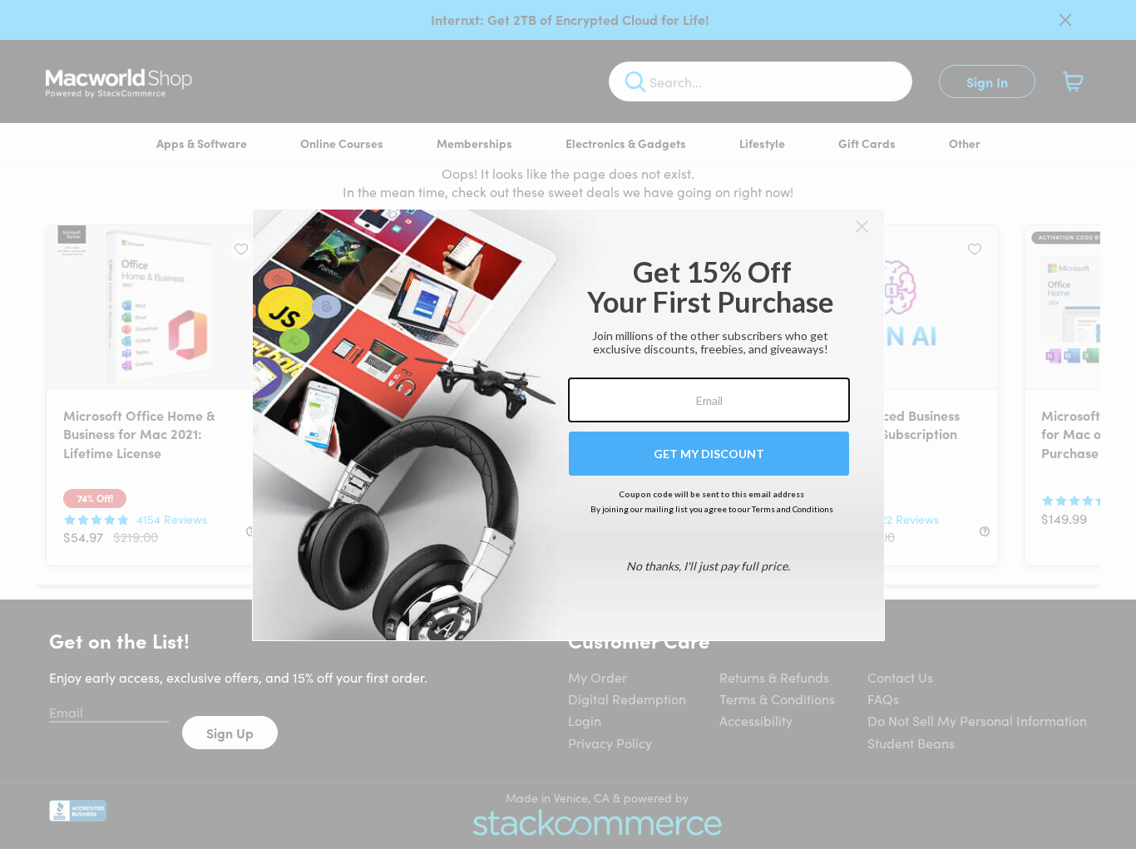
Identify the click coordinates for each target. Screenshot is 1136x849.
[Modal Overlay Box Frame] (568, 425)
